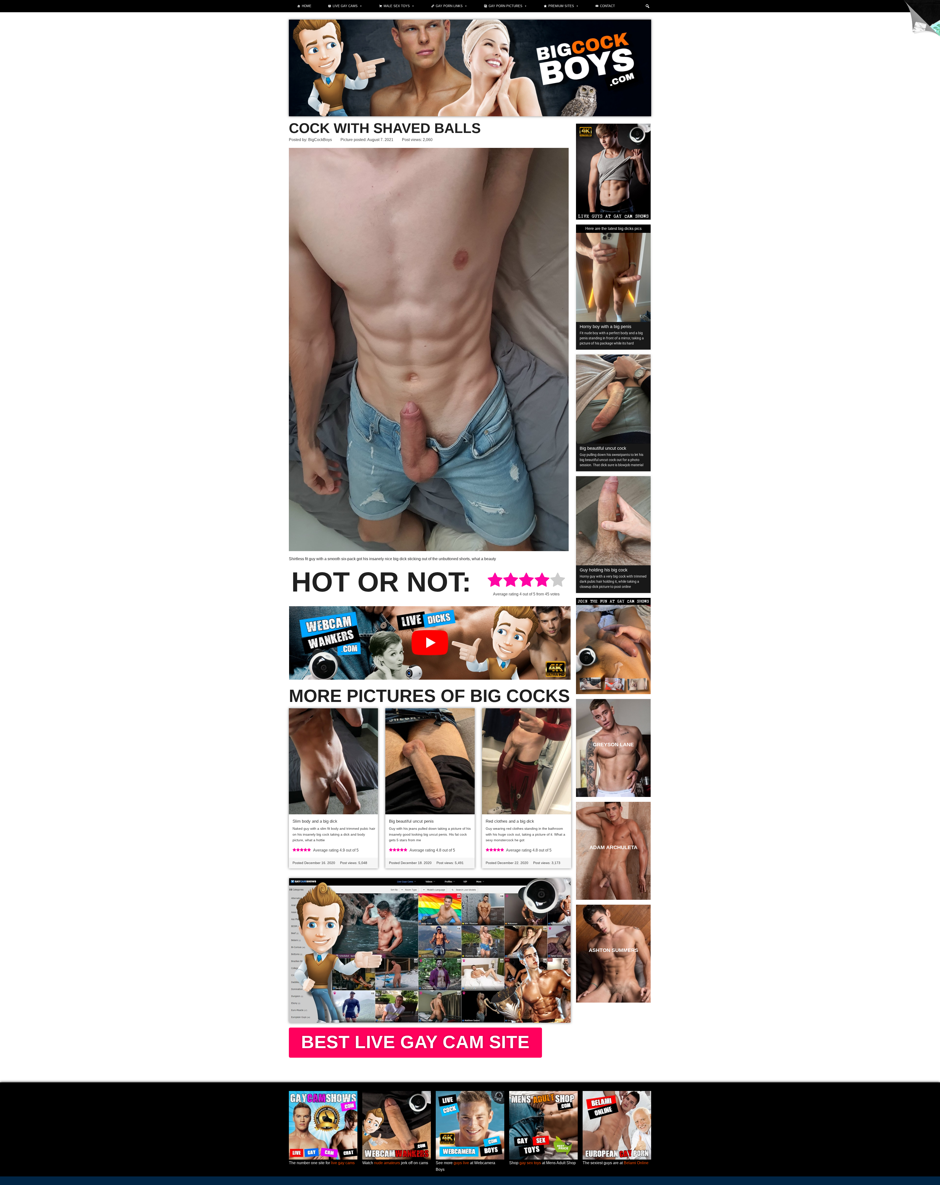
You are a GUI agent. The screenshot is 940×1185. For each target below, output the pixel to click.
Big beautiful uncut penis (411, 821)
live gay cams (343, 1163)
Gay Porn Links (449, 6)
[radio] (495, 580)
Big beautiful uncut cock (603, 448)
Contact (607, 6)
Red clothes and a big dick (510, 821)
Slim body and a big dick (315, 821)
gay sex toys (530, 1163)
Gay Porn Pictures (505, 6)
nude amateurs (387, 1163)
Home (306, 6)
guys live (461, 1163)
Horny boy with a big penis (605, 326)
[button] (647, 6)
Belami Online (636, 1163)
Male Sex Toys (397, 6)
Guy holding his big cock (603, 570)
